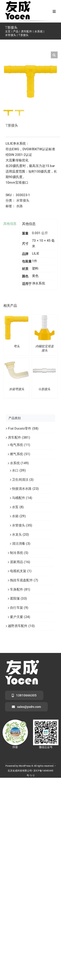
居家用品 (16, 562)
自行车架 (16, 608)
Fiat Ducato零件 (19, 428)
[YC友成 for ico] (17, 3)
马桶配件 (18, 498)
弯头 (17, 346)
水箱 (15, 516)
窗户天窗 (16, 617)
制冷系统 (16, 553)
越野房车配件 (18, 626)
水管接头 (22, 200)
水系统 (15, 463)
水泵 (15, 507)
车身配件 (16, 589)
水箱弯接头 (16, 389)
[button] (54, 54)
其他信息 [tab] (9, 224)
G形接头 (44, 389)
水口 (15, 470)
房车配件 (14, 437)
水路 (19, 206)
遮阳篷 (15, 598)
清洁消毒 (18, 544)
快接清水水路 (22, 489)
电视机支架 (18, 571)
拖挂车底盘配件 (21, 580)
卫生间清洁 (20, 480)
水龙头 (17, 534)
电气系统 (16, 445)
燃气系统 (16, 454)
